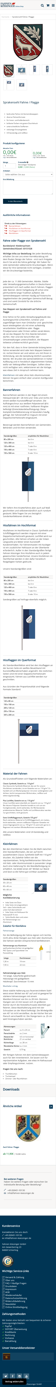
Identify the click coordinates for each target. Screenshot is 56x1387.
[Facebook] (12, 1376)
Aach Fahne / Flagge (11, 1147)
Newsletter (10, 1304)
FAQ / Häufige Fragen (15, 1283)
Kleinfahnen (13, 233)
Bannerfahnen (14, 226)
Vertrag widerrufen (14, 1381)
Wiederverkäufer (13, 1295)
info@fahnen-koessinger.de (18, 1238)
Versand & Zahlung (14, 1277)
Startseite (5, 17)
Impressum (11, 1289)
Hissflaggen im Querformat (20, 231)
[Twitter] (5, 1376)
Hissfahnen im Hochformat (19, 228)
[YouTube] (26, 1376)
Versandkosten (11, 157)
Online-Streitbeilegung (16, 1307)
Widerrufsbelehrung (15, 1301)
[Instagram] (19, 1376)
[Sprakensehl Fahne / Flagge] (28, 43)
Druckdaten (11, 1286)
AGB (7, 1292)
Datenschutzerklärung (16, 1298)
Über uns (9, 1280)
